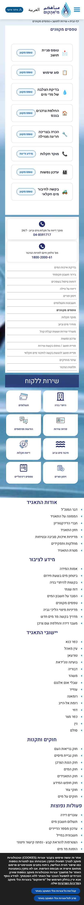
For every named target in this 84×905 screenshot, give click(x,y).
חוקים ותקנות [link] (42, 739)
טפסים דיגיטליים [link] (23, 477)
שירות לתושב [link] (59, 21)
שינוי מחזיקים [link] (68, 360)
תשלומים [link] (24, 405)
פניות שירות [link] (60, 429)
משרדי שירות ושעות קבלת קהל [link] (58, 331)
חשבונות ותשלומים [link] (65, 303)
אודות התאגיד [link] (42, 502)
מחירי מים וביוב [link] (67, 324)
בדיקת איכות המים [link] (65, 267)
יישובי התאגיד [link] (42, 632)
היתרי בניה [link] (60, 405)
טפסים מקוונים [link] (66, 310)
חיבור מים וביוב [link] (60, 453)
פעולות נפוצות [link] (66, 806)
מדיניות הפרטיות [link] (68, 883)
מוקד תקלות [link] (69, 317)
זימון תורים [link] (69, 296)
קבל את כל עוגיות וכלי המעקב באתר (55, 891)
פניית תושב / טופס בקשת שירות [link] (57, 346)
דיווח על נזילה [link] (68, 289)
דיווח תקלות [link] (23, 453)
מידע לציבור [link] (42, 559)
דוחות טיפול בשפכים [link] (63, 282)
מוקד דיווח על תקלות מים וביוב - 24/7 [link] (42, 230)
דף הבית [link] (74, 21)
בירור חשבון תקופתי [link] (64, 274)
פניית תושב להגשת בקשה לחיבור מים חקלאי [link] (50, 353)
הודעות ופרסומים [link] (23, 429)
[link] (57, 9)
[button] (77, 10)
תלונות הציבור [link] (68, 367)
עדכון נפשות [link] (68, 339)
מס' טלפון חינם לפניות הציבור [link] (42, 253)
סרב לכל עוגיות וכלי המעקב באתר (57, 898)
